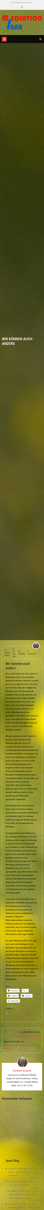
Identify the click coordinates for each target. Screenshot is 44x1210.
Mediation (22, 654)
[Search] (40, 39)
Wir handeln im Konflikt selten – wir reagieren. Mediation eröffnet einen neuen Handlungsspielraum (22, 1194)
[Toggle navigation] (4, 39)
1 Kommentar (32, 654)
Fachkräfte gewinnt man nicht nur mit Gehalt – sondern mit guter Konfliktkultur (23, 1172)
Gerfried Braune (22, 1070)
